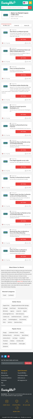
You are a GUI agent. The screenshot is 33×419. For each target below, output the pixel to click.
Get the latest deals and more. (9, 360)
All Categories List (22, 380)
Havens (22, 332)
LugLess (12, 311)
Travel (12, 16)
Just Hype (15, 338)
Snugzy (5, 332)
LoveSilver (22, 338)
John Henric (17, 335)
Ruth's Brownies (20, 313)
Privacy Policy (4, 375)
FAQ (2, 382)
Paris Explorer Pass (22, 308)
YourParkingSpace (12, 319)
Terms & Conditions (6, 378)
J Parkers (12, 340)
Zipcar (4, 319)
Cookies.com (6, 316)
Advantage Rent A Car (8, 313)
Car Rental (11, 295)
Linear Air (18, 311)
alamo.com (20, 281)
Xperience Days (18, 322)
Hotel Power (13, 308)
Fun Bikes (5, 343)
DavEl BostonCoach (16, 316)
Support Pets (6, 305)
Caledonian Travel (13, 332)
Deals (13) (26, 25)
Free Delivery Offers (23, 375)
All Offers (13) (6, 25)
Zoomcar (25, 316)
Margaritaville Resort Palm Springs (20, 305)
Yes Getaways (22, 319)
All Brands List (21, 378)
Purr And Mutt (13, 343)
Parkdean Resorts (7, 335)
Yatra (4, 322)
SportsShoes (25, 335)
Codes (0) (16, 25)
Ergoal (24, 311)
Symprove (5, 346)
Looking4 (5, 308)
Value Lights (22, 343)
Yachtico (10, 322)
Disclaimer (4, 380)
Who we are (4, 373)
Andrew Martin (6, 338)
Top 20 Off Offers (22, 373)
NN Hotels (5, 311)
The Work (5, 340)
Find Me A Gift (20, 340)
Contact (3, 385)
